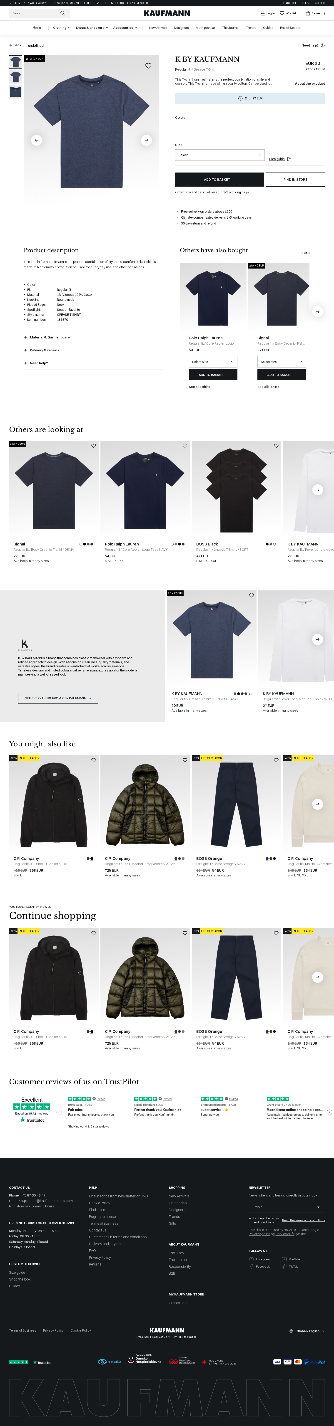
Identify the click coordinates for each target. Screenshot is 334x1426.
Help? (305, 3)
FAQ (92, 1250)
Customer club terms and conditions (118, 1237)
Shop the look (20, 1279)
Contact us (98, 1230)
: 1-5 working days (216, 217)
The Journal (178, 1259)
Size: (179, 145)
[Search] (63, 13)
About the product (310, 83)
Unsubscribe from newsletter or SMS (118, 1196)
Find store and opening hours (31, 1206)
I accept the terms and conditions (266, 1220)
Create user (178, 1302)
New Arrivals (179, 1196)
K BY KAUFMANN (207, 59)
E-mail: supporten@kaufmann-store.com (41, 1201)
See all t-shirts (200, 387)
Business (319, 3)
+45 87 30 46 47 (32, 1195)
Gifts (172, 1223)
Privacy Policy (100, 1257)
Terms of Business (104, 1223)
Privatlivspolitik (259, 1234)
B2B (172, 1273)
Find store (290, 3)
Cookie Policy (99, 1203)
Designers (177, 1209)
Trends (174, 1216)
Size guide (277, 159)
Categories (178, 1203)
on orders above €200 (206, 212)
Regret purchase (102, 1216)
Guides (14, 1286)
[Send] (318, 1207)
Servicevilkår (285, 1234)
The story (176, 1253)
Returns (95, 1264)
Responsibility (180, 1266)
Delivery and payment (106, 1243)
